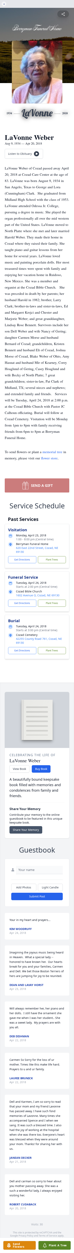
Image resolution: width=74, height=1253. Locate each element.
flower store (49, 458)
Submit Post (37, 896)
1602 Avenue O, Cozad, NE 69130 (37, 595)
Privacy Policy (26, 1235)
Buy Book (41, 769)
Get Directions (22, 559)
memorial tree (52, 451)
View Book (19, 769)
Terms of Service (48, 1235)
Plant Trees (52, 559)
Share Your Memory (26, 830)
